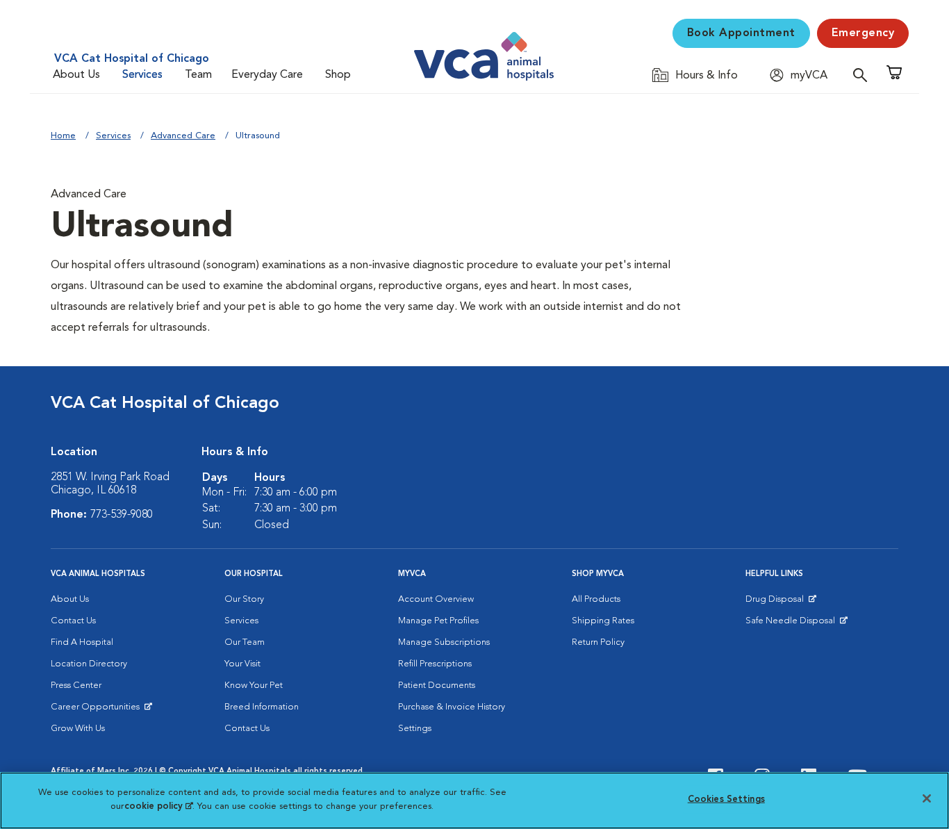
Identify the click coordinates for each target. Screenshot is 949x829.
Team (198, 75)
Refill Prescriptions (435, 663)
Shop (338, 75)
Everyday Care (267, 75)
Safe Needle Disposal (792, 624)
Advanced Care (183, 135)
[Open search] (863, 74)
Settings (414, 728)
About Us (76, 75)
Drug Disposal (780, 602)
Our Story (244, 599)
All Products (596, 599)
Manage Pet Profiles (438, 620)
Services (142, 75)
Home (63, 135)
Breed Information (261, 707)
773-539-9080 (121, 514)
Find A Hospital (82, 642)
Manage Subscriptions (444, 642)
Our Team (244, 642)
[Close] (926, 798)
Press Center (76, 685)
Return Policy (598, 642)
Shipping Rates (603, 620)
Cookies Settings (726, 799)
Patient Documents (436, 685)
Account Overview (436, 599)
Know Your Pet (253, 685)
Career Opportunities (98, 710)
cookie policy (158, 805)
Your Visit (242, 663)
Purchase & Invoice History (451, 707)
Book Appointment (741, 33)
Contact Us (73, 620)
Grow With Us (78, 728)
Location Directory (89, 663)
